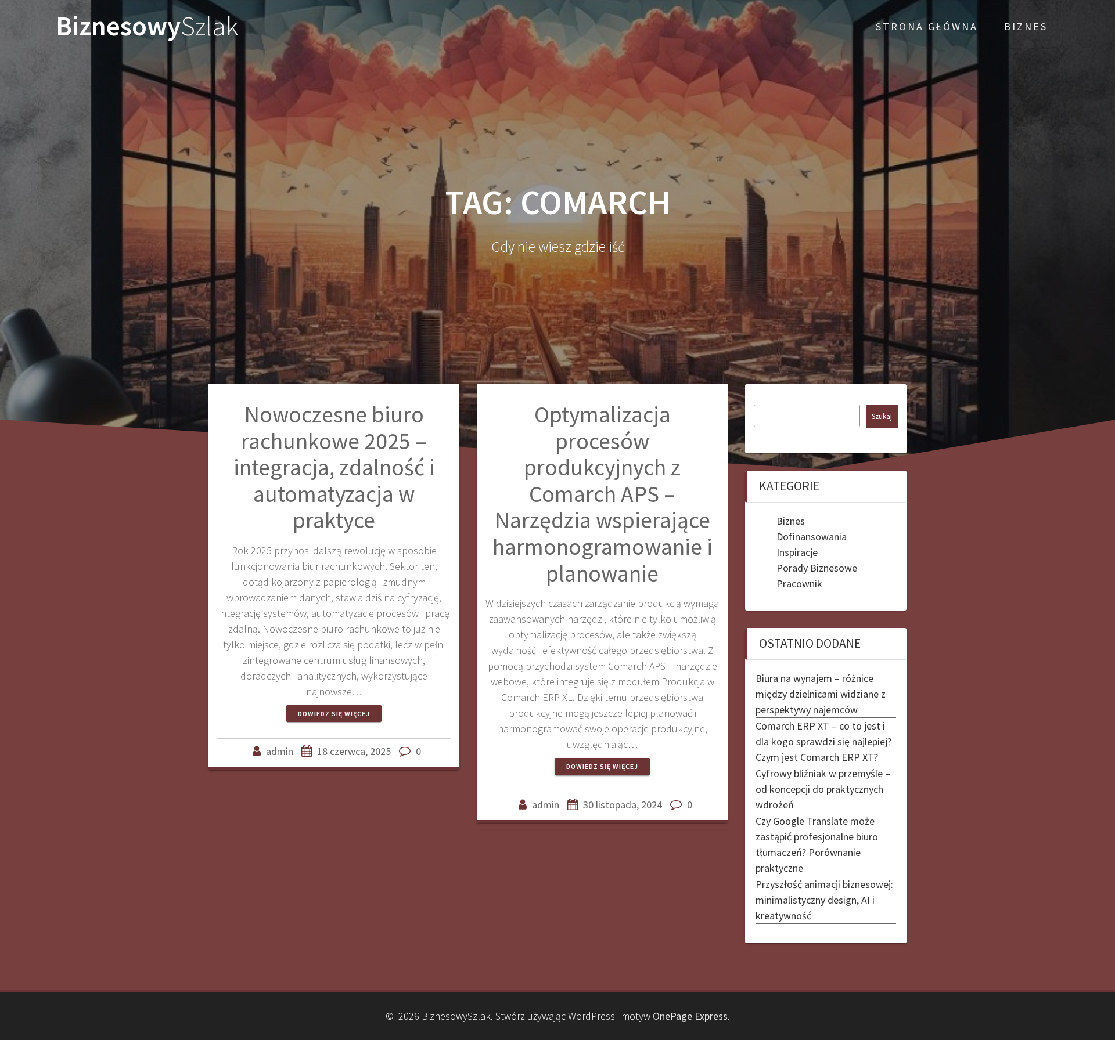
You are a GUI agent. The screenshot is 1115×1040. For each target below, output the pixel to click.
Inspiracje (797, 552)
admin (279, 751)
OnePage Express (690, 1016)
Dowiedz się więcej (334, 713)
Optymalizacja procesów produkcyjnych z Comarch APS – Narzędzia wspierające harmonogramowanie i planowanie (602, 493)
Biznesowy (147, 26)
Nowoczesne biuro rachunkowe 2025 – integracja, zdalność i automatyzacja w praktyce (334, 467)
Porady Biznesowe (816, 568)
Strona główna (927, 26)
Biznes (790, 521)
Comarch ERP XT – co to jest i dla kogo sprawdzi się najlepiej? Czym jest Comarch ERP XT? (823, 741)
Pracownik (799, 583)
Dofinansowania (811, 536)
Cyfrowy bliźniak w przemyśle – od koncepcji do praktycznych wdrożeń (823, 789)
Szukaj (882, 416)
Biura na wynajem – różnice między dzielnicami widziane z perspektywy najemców (821, 693)
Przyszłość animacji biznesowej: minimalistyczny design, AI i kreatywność (824, 900)
